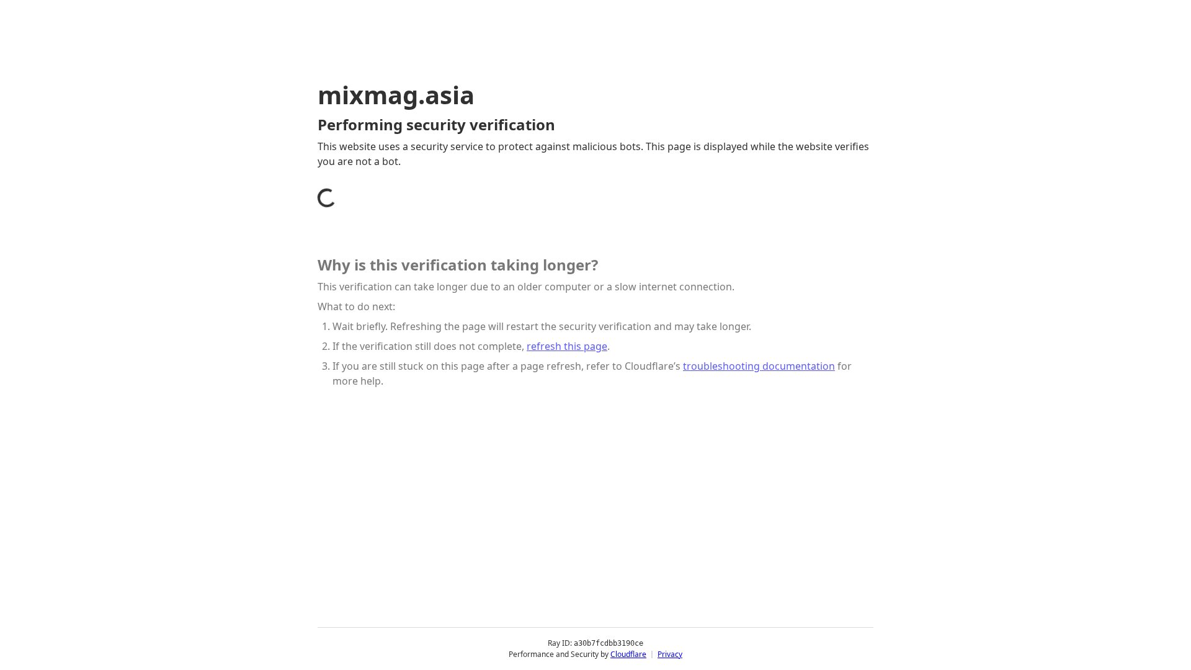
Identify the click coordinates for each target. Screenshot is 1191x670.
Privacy (670, 654)
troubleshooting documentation (759, 366)
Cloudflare (628, 654)
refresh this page (567, 346)
